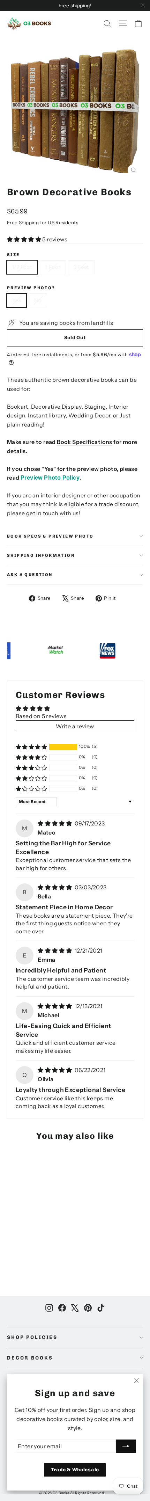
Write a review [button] (75, 726)
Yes (16, 300)
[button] (24, 239)
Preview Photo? (31, 287)
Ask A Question (30, 574)
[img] (55, 823)
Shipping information (41, 555)
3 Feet (81, 267)
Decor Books (30, 1358)
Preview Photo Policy (50, 478)
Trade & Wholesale (75, 1470)
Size (13, 254)
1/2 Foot (22, 267)
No (38, 300)
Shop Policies (32, 1337)
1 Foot (52, 267)
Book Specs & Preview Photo (50, 536)
